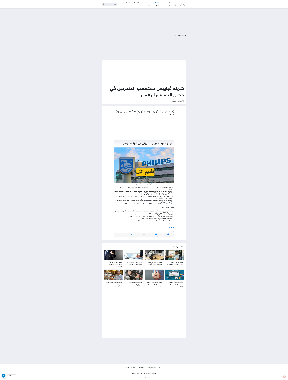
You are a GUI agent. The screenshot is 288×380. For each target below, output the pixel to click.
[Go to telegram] (3, 376)
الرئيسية (184, 35)
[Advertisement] (144, 20)
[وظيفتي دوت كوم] (180, 4)
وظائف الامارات (177, 35)
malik (179, 101)
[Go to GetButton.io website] (3, 378)
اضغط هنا (171, 227)
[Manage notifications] (284, 377)
